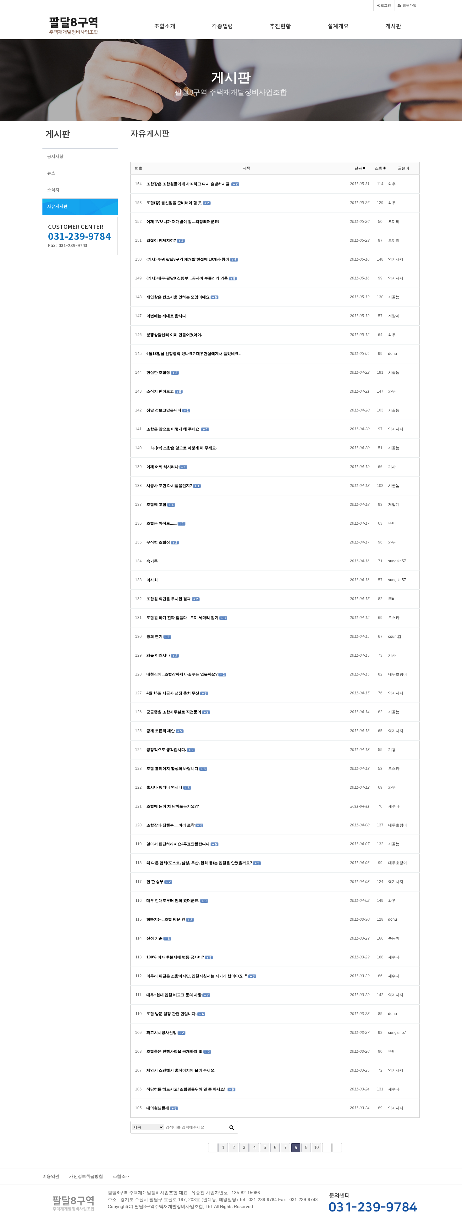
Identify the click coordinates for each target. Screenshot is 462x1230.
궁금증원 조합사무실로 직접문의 (174, 712)
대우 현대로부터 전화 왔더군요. (173, 900)
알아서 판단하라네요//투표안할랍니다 (178, 844)
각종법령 (222, 26)
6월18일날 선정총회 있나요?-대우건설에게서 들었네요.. (193, 353)
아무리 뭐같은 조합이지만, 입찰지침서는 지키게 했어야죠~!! (197, 976)
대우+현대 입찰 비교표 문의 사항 (174, 995)
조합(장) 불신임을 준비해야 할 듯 (174, 203)
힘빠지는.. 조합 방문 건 (166, 919)
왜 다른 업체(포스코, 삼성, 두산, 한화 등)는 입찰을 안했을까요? (199, 863)
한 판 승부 (155, 882)
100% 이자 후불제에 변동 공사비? (175, 957)
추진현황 (280, 26)
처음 (212, 1147)
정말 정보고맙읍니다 (164, 410)
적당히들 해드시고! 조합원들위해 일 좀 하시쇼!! (187, 1089)
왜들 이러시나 (158, 655)
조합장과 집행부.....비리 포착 (170, 825)
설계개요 (338, 26)
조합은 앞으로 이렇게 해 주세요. (173, 429)
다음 (327, 1147)
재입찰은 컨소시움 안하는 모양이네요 (178, 297)
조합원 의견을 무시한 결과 (169, 599)
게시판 (393, 26)
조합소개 (164, 26)
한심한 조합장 (158, 372)
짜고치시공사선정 (162, 1032)
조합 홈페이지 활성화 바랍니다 (172, 768)
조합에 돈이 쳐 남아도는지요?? (172, 806)
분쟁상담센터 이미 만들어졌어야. (174, 335)
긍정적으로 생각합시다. (166, 749)
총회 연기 (154, 636)
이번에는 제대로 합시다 (166, 316)
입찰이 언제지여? (161, 240)
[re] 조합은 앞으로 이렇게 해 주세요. (186, 448)
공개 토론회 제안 (161, 731)
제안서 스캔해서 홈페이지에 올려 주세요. (180, 1070)
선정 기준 (154, 938)
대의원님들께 (158, 1108)
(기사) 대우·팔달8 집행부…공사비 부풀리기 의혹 (187, 278)
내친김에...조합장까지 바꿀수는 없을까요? (182, 674)
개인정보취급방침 (86, 1176)
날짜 (359, 168)
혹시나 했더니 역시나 (164, 787)
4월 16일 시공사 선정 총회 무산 (173, 693)
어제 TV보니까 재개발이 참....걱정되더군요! (182, 221)
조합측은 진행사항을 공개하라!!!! (174, 1051)
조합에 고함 (156, 504)
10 (316, 1147)
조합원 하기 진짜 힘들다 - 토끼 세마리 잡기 (182, 617)
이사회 (152, 580)
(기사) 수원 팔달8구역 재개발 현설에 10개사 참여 (188, 259)
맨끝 (337, 1147)
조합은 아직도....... (162, 523)
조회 (379, 168)
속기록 (152, 561)
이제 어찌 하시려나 (162, 467)
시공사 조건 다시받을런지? (169, 485)
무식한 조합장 (158, 542)
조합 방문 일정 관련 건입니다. (171, 1014)
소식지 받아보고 (160, 391)
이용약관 (50, 1176)
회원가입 (409, 5)
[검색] (231, 1127)
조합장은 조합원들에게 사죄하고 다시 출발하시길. (188, 184)
